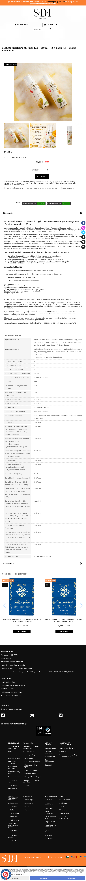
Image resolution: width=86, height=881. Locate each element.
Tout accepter (71, 878)
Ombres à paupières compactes (31, 747)
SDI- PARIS (49, 838)
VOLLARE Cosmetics (63, 817)
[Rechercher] (50, 29)
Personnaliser (15, 878)
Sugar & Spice (64, 800)
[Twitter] (83, 232)
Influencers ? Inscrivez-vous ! (12, 662)
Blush (10, 751)
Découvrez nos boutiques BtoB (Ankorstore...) (18, 668)
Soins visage (13, 803)
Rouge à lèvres (28, 751)
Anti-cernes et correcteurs (14, 747)
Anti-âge (13, 806)
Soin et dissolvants (49, 761)
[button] (79, 136)
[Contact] (83, 247)
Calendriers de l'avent (67, 748)
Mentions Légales (8, 682)
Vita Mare (63, 810)
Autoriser (41, 203)
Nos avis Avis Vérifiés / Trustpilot (13, 665)
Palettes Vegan (31, 770)
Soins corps (27, 796)
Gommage (29, 800)
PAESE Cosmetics (49, 831)
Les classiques (50, 748)
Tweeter (18, 202)
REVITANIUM (49, 835)
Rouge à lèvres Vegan (33, 777)
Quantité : (36, 170)
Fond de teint (28, 743)
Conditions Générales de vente (13, 685)
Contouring (12, 755)
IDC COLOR (49, 808)
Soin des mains (12, 831)
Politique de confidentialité (11, 692)
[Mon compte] (83, 237)
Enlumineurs (13, 789)
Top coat (48, 765)
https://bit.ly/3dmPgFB (67, 323)
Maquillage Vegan (30, 755)
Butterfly (48, 800)
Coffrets (62, 751)
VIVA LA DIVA (64, 813)
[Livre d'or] (83, 242)
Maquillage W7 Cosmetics (50, 826)
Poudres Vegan (30, 773)
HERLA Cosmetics (49, 804)
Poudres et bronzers (12, 767)
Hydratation (14, 813)
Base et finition (14, 777)
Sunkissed (63, 803)
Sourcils (26, 785)
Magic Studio (50, 822)
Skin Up (62, 796)
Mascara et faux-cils (12, 762)
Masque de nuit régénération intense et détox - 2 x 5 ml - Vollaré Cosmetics (22, 620)
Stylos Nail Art (50, 756)
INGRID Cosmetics (49, 812)
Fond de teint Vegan (32, 762)
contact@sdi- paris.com (55, 2)
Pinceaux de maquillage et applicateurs (68, 755)
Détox (12, 810)
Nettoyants (14, 820)
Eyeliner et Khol (14, 758)
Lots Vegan (29, 758)
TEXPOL (62, 806)
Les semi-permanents (49, 752)
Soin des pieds (12, 836)
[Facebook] (83, 223)
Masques (13, 817)
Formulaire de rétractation (11, 695)
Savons (13, 840)
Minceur (28, 806)
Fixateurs (13, 785)
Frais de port (6, 658)
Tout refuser (43, 878)
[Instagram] (83, 228)
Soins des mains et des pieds (13, 825)
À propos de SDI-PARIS (9, 655)
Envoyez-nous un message (11, 709)
